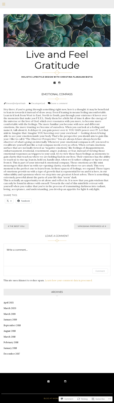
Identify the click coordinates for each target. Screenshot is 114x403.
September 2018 (12, 325)
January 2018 (10, 348)
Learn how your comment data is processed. (68, 280)
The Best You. (17, 226)
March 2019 (10, 314)
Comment (100, 271)
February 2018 (11, 342)
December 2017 (12, 353)
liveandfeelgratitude (16, 103)
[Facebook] (55, 82)
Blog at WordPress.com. (57, 398)
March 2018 (9, 336)
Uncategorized (38, 103)
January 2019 (10, 319)
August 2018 (10, 331)
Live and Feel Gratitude (57, 60)
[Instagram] (59, 82)
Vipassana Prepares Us (91, 226)
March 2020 (10, 308)
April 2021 (9, 302)
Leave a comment (59, 103)
